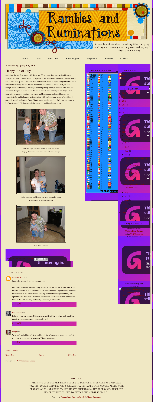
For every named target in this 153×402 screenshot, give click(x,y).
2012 (124, 112)
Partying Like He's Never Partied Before (134, 186)
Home (25, 58)
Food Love (53, 58)
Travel (38, 58)
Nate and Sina (17, 277)
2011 (124, 116)
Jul (126, 154)
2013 (124, 108)
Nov (126, 139)
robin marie (17, 312)
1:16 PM (16, 342)
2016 (124, 97)
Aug (126, 150)
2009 (124, 124)
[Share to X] (41, 259)
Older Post (72, 355)
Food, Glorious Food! (132, 176)
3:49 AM (16, 323)
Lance (122, 74)
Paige (14, 331)
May (127, 192)
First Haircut (129, 180)
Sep (126, 147)
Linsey (122, 78)
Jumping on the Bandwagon (135, 169)
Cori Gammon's (136, 233)
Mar (126, 200)
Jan (126, 207)
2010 (124, 120)
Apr (126, 196)
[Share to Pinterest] (46, 259)
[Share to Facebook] (44, 259)
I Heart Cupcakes (131, 165)
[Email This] (35, 259)
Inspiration (92, 58)
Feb (126, 204)
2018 (124, 93)
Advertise (108, 58)
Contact (124, 58)
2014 (124, 104)
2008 (124, 128)
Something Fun (73, 58)
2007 (124, 132)
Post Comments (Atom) (26, 360)
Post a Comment (12, 350)
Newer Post (10, 355)
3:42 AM (16, 303)
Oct (126, 143)
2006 (124, 212)
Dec (126, 135)
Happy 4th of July (18, 70)
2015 (124, 100)
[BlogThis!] (38, 259)
